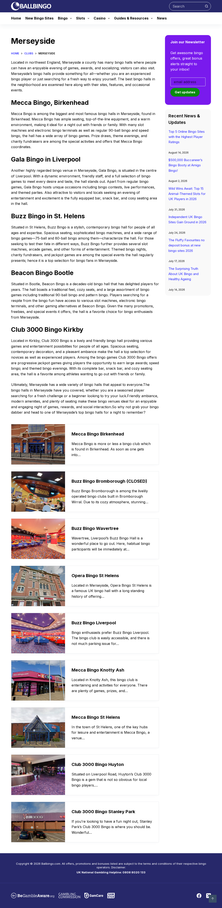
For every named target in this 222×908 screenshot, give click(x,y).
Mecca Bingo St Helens (96, 717)
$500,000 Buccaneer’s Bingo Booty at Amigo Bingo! (185, 165)
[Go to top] (213, 899)
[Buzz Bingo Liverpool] (38, 633)
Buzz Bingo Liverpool (94, 622)
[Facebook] (199, 895)
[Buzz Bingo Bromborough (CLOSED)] (38, 491)
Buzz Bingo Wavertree (95, 528)
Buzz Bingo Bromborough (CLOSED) (109, 481)
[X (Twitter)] (208, 895)
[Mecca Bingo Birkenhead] (38, 444)
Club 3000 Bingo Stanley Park (103, 811)
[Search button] (206, 6)
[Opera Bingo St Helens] (38, 586)
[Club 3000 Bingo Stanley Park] (38, 822)
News (162, 18)
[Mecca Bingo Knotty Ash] (38, 680)
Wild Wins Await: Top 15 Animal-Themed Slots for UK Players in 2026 (187, 193)
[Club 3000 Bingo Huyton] (38, 775)
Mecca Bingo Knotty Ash (98, 670)
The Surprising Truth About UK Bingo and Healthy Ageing (183, 274)
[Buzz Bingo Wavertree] (38, 539)
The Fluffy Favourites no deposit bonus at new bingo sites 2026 (186, 245)
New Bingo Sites (39, 18)
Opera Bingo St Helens (95, 575)
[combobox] (185, 6)
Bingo (63, 18)
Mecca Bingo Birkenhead (98, 434)
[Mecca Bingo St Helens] (38, 727)
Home (16, 18)
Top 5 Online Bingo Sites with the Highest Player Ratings (186, 136)
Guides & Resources (131, 18)
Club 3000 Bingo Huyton (98, 764)
